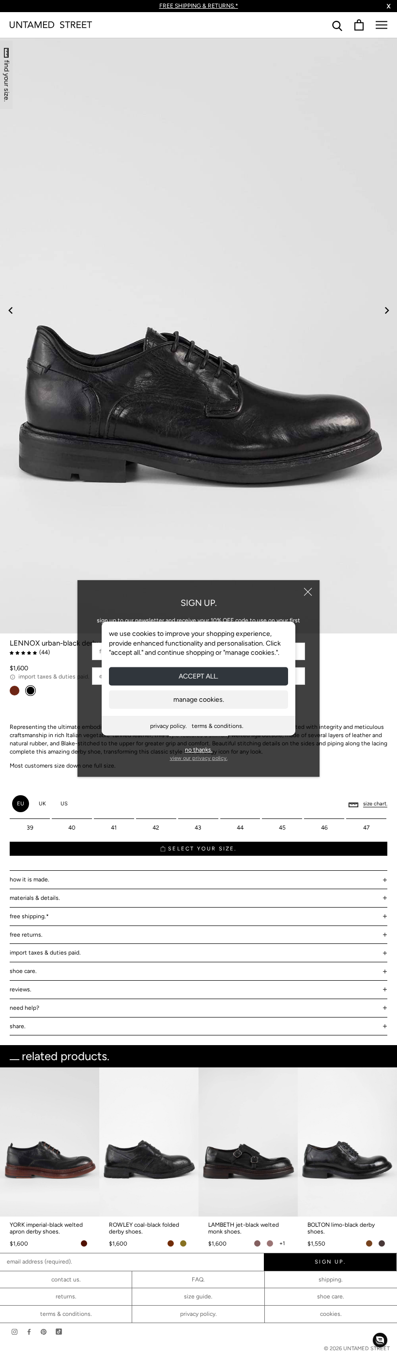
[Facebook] (29, 1331)
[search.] (337, 25)
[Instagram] (14, 1331)
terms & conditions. (218, 725)
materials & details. (35, 897)
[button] (380, 1340)
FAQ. (198, 1279)
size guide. (198, 1296)
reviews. (20, 989)
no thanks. (199, 749)
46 (324, 827)
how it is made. (29, 879)
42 (156, 827)
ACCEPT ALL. (198, 676)
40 (72, 827)
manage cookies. (198, 699)
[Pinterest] (43, 1331)
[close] (308, 591)
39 (30, 827)
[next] (386, 310)
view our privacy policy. (199, 758)
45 (282, 827)
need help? (24, 1007)
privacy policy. (168, 725)
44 (240, 827)
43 (198, 827)
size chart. (375, 804)
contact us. (66, 1279)
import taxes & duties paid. (45, 952)
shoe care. (23, 971)
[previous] (11, 310)
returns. (66, 1296)
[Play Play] (198, 335)
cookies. (331, 1314)
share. (18, 1026)
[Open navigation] (381, 25)
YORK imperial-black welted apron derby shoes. (46, 1228)
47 (366, 827)
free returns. (26, 934)
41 (114, 827)
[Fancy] (58, 1331)
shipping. (331, 1279)
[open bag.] (359, 25)
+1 (282, 1243)
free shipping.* (29, 916)
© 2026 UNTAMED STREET (357, 1348)
